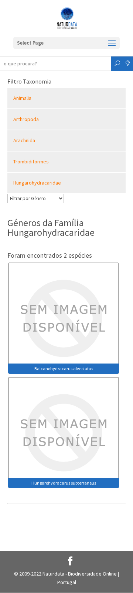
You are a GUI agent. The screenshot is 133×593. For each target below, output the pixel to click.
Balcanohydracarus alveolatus (63, 368)
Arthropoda (26, 119)
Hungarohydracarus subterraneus (63, 483)
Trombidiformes (31, 161)
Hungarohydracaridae (37, 182)
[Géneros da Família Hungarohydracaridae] (63, 317)
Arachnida (24, 140)
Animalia (22, 98)
